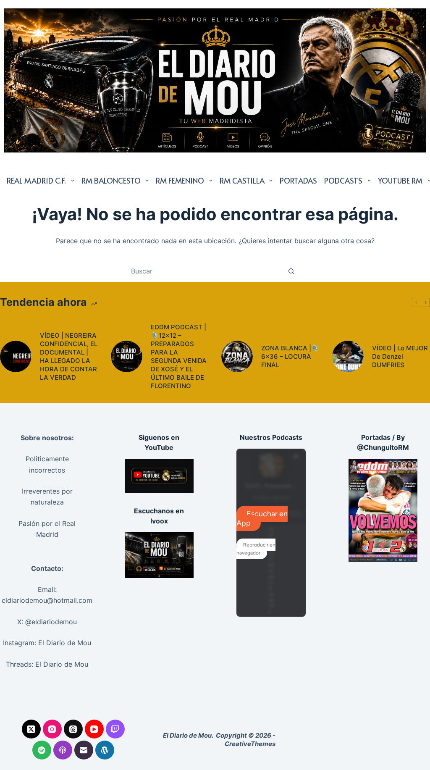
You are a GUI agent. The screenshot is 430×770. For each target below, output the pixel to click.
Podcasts (343, 180)
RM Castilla (242, 180)
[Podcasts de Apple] (62, 750)
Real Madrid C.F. (36, 180)
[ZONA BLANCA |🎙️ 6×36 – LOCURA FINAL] (237, 356)
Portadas (298, 180)
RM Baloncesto (111, 180)
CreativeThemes (250, 744)
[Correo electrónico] (83, 750)
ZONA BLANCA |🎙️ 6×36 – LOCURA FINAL (290, 356)
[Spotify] (41, 750)
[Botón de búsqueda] (291, 271)
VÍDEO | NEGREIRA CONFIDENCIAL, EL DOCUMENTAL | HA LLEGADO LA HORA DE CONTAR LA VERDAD (68, 356)
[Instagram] (52, 729)
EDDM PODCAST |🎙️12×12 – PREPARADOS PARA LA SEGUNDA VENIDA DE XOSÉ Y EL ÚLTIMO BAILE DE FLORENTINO (179, 356)
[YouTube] (94, 729)
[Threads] (73, 729)
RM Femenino (180, 180)
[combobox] (207, 271)
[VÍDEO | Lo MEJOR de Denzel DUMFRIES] (348, 356)
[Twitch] (115, 729)
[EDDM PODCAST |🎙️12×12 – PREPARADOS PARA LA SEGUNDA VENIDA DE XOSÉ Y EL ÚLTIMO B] (126, 356)
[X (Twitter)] (31, 729)
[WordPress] (104, 750)
